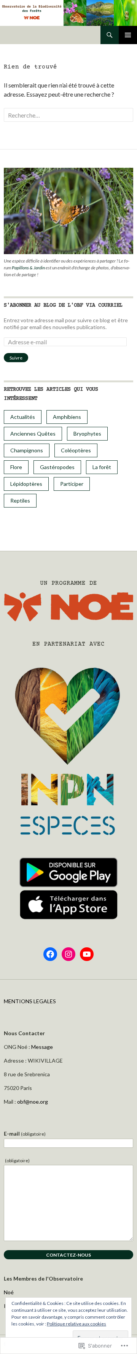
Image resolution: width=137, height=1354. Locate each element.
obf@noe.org (32, 1101)
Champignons (26, 450)
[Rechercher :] (68, 115)
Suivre (16, 358)
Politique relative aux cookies (76, 1324)
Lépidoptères (26, 484)
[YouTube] (87, 954)
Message (42, 1047)
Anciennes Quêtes (33, 433)
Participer (71, 484)
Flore (16, 467)
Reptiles (20, 500)
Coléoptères (76, 450)
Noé (9, 1292)
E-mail (25, 1133)
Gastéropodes (57, 467)
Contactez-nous (68, 1255)
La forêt (101, 467)
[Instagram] (68, 954)
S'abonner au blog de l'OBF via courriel (63, 305)
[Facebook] (50, 954)
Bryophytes (87, 433)
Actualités (22, 417)
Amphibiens (67, 417)
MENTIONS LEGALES (30, 1001)
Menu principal (128, 35)
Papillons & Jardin (28, 267)
